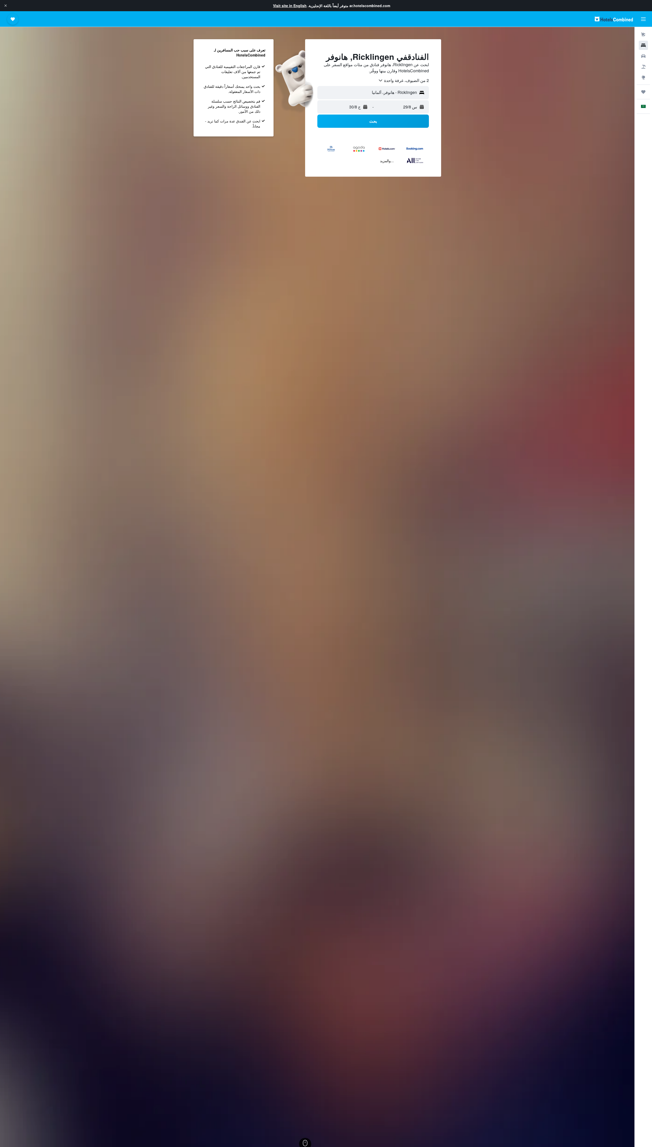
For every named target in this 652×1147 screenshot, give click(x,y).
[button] (5, 5)
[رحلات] (643, 92)
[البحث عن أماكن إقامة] (643, 45)
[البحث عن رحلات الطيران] (643, 35)
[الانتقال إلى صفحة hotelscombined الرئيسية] (614, 19)
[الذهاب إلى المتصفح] (643, 77)
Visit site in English (290, 5)
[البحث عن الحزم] (643, 67)
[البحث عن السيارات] (643, 56)
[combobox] (403, 80)
